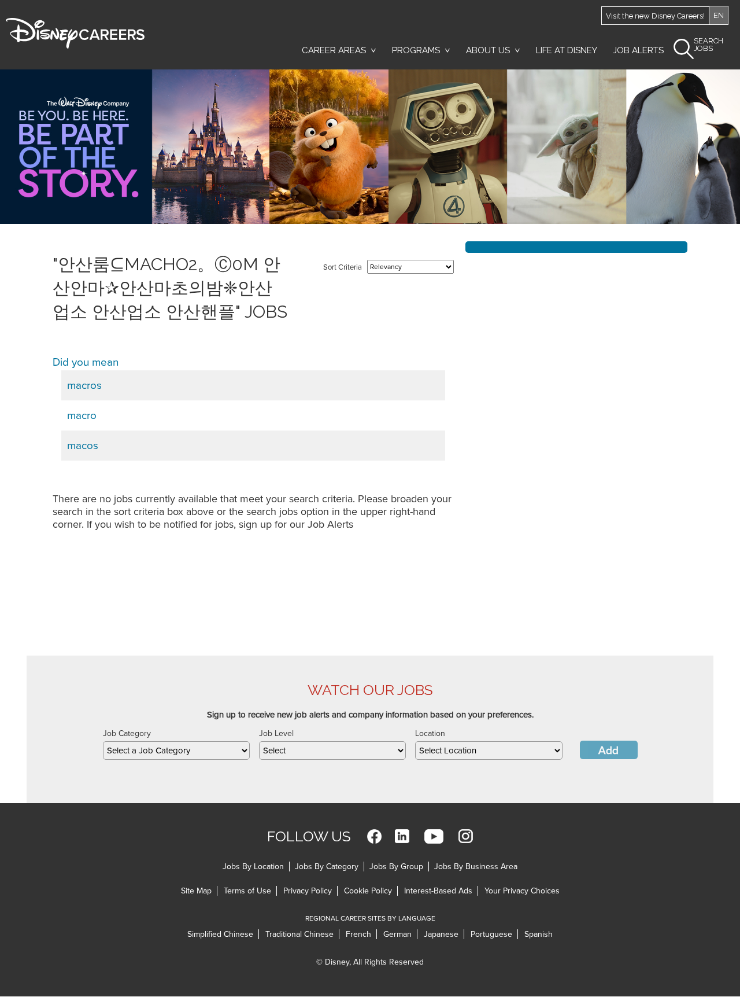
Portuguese (491, 934)
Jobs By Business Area (475, 866)
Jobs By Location (253, 866)
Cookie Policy (368, 891)
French (358, 934)
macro (82, 415)
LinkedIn (402, 836)
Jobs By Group (396, 866)
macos (82, 445)
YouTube (434, 836)
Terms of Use (247, 891)
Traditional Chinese (299, 934)
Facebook (374, 836)
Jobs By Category (326, 866)
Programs (416, 50)
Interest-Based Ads (438, 891)
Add (608, 750)
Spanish (538, 934)
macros (84, 385)
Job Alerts (638, 50)
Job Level (276, 733)
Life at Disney (566, 50)
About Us (488, 50)
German (397, 934)
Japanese (441, 934)
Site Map (196, 891)
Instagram (465, 836)
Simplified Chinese (220, 934)
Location (430, 733)
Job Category (127, 733)
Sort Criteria (342, 267)
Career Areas (334, 50)
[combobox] (176, 750)
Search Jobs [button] (708, 45)
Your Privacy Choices (522, 891)
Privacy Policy (307, 891)
